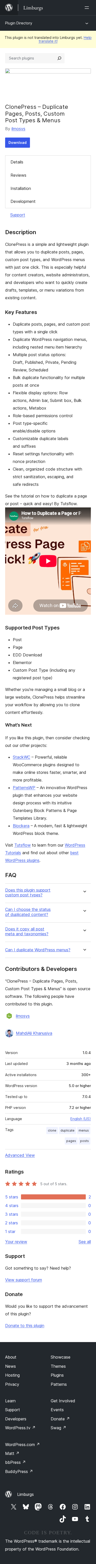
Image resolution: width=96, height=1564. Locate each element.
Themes (58, 1366)
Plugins (57, 1375)
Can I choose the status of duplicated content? (28, 912)
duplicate (67, 1130)
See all (85, 1241)
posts (84, 1141)
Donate (60, 1418)
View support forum (23, 1279)
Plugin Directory (18, 23)
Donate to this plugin (24, 1325)
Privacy (12, 1384)
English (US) (80, 1119)
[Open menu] (88, 7)
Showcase (60, 1357)
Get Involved (63, 1400)
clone (52, 1130)
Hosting (12, 1375)
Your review (16, 1241)
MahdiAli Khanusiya (34, 1033)
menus (84, 1130)
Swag (58, 1427)
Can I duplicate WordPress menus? (37, 950)
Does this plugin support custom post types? (27, 892)
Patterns (59, 1384)
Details (16, 161)
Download (17, 142)
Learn (10, 1400)
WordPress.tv (20, 1427)
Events (57, 1409)
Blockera (21, 825)
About (10, 1357)
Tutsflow (22, 845)
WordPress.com (22, 1444)
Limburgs (25, 1494)
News (10, 1366)
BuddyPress (19, 1471)
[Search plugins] (59, 58)
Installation (20, 188)
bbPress (15, 1462)
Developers (15, 1418)
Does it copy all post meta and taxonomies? (26, 931)
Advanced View (20, 1155)
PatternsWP (24, 787)
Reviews (18, 175)
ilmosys (18, 128)
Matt (12, 1453)
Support (17, 214)
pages (71, 1141)
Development (23, 201)
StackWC (21, 757)
